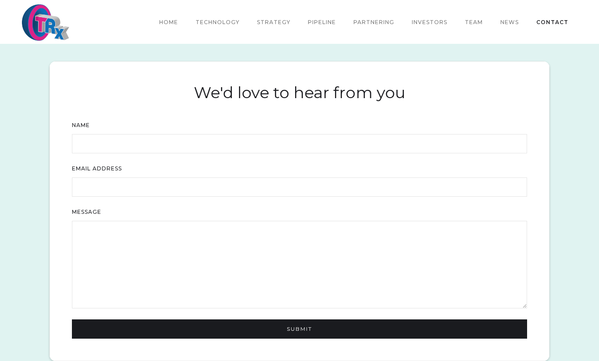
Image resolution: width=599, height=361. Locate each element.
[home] (45, 22)
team (474, 22)
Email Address (97, 168)
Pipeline (322, 22)
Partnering (373, 22)
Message (86, 212)
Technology (217, 22)
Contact (552, 22)
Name (81, 125)
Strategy (273, 22)
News (509, 22)
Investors (429, 22)
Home (168, 22)
